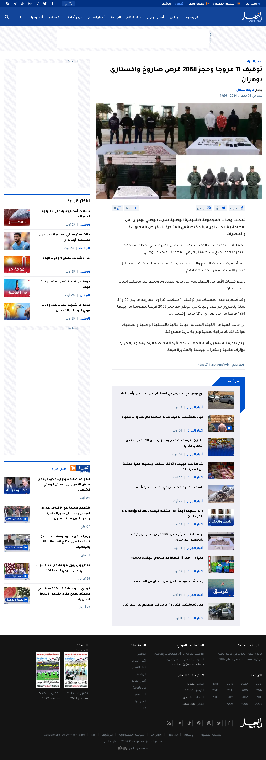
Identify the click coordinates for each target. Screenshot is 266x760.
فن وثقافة (74, 17)
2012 (244, 697)
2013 (259, 697)
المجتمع (55, 17)
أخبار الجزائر (155, 17)
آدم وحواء (36, 17)
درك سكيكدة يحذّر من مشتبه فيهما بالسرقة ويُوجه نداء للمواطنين (162, 514)
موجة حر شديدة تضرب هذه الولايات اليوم (65, 284)
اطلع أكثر (61, 469)
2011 (230, 697)
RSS (93, 735)
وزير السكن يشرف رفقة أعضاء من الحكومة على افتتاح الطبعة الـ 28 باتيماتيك (65, 542)
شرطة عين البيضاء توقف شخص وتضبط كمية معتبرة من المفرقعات (162, 467)
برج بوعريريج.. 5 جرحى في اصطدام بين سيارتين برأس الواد (161, 394)
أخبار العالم (96, 17)
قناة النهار (134, 17)
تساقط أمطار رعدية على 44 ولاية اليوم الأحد (66, 214)
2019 (230, 684)
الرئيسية (192, 17)
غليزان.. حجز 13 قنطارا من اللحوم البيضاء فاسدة (166, 558)
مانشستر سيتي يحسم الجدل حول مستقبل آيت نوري (64, 237)
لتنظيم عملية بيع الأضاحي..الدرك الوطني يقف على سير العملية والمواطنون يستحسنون (65, 513)
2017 (259, 690)
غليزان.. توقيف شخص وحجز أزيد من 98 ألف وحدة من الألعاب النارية (164, 443)
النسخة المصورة (211, 735)
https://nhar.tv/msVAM (213, 365)
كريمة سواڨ (245, 90)
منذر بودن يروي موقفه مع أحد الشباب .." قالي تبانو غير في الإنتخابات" (63, 568)
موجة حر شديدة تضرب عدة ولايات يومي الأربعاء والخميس (66, 308)
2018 (215, 684)
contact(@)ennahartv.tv (188, 664)
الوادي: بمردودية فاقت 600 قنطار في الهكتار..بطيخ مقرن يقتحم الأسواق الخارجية (63, 594)
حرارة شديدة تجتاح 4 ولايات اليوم (66, 258)
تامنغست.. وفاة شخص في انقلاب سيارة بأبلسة (168, 487)
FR (21, 17)
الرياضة (115, 17)
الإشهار (189, 735)
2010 (215, 697)
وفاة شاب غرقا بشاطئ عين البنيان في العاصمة (168, 581)
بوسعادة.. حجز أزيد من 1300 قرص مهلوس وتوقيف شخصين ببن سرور (166, 537)
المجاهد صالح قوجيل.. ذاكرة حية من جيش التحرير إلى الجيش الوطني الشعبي (64, 485)
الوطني (175, 17)
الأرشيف (107, 735)
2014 (215, 690)
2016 (244, 690)
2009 (258, 704)
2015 (230, 690)
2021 (259, 684)
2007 (229, 704)
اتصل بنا (156, 735)
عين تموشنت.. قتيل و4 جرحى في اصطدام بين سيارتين (162, 605)
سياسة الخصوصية (132, 735)
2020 (244, 684)
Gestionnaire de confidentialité (64, 735)
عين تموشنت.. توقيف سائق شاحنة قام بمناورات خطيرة (162, 417)
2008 (244, 704)
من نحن (173, 735)
